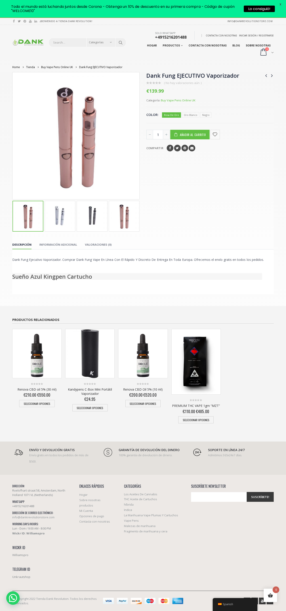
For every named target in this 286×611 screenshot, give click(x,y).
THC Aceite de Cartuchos (140, 499)
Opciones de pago (91, 516)
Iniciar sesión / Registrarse (256, 35)
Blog (236, 45)
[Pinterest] (25, 21)
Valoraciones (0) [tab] (98, 245)
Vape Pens (131, 521)
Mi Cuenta (86, 511)
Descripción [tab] (22, 245)
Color (152, 114)
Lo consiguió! (259, 8)
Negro (206, 115)
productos (171, 45)
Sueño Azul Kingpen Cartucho (52, 276)
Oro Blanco (190, 115)
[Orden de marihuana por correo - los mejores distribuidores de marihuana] (28, 42)
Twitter (177, 148)
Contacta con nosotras (221, 35)
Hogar (152, 45)
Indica (128, 510)
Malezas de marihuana (140, 526)
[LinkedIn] (36, 21)
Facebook (170, 148)
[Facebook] (14, 21)
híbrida (129, 504)
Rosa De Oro (171, 115)
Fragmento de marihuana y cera (145, 531)
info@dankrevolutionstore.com (33, 517)
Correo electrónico (192, 148)
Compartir (154, 148)
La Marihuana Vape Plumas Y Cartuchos (151, 515)
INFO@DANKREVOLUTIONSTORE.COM (250, 21)
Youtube (262, 601)
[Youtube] (30, 21)
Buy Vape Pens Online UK (178, 100)
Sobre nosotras (258, 45)
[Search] (121, 42)
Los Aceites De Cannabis (140, 494)
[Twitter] (19, 21)
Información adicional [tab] (58, 245)
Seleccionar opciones (37, 404)
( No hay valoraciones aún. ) (183, 83)
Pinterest (184, 148)
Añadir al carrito (193, 134)
